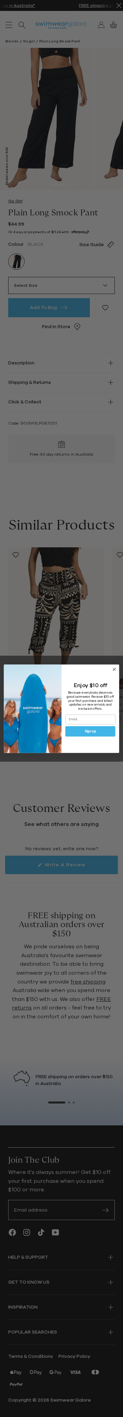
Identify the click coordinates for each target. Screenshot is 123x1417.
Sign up (90, 731)
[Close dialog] (114, 669)
